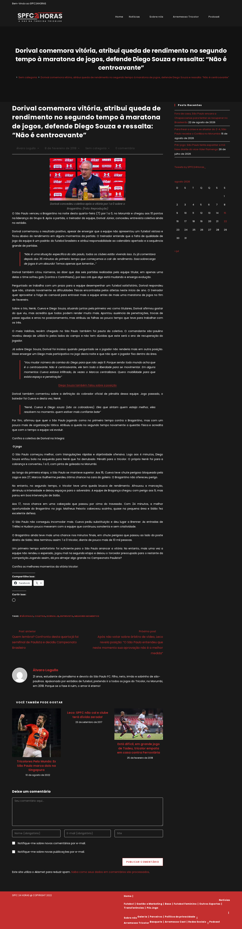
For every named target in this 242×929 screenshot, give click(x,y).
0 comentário (125, 148)
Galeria (142, 916)
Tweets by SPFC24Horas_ (190, 167)
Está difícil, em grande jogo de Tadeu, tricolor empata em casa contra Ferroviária (138, 748)
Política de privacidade (180, 916)
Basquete (156, 921)
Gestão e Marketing (149, 903)
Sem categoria (96, 148)
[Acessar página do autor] (19, 675)
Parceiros (156, 916)
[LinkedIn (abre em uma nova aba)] (228, 3)
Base (168, 903)
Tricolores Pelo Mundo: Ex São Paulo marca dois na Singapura (36, 765)
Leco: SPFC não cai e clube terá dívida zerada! (87, 715)
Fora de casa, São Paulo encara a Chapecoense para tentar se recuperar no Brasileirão (201, 118)
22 (225, 221)
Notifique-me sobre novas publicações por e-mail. (51, 852)
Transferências (134, 907)
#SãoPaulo (26, 616)
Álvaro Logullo (26, 148)
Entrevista (66, 616)
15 (225, 213)
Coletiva (40, 616)
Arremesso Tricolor (136, 922)
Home (127, 896)
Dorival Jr (53, 616)
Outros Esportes (209, 903)
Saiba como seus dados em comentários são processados (110, 872)
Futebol (129, 903)
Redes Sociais (197, 921)
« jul (177, 251)
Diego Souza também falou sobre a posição (87, 385)
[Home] (14, 77)
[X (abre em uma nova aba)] (216, 3)
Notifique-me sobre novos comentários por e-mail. (52, 843)
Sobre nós (130, 917)
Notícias (224, 900)
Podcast (214, 921)
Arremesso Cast (175, 921)
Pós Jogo (152, 907)
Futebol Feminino (185, 903)
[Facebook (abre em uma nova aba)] (220, 3)
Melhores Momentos (86, 616)
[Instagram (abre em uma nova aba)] (224, 3)
